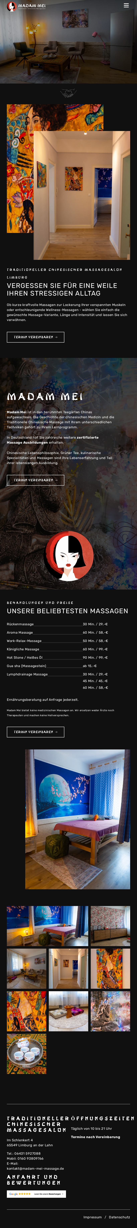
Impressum (93, 1217)
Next (127, 77)
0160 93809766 (31, 1158)
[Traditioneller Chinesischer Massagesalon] (27, 7)
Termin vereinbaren (33, 337)
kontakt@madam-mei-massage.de (35, 1169)
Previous (121, 77)
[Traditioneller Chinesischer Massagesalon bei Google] (36, 1194)
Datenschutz (119, 1217)
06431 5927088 (27, 1153)
